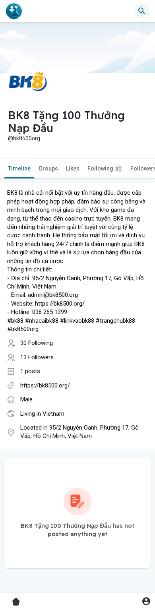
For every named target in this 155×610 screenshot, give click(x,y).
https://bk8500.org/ (45, 385)
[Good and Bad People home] (14, 11)
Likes (72, 168)
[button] (146, 601)
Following (104, 168)
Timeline (19, 168)
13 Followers (37, 357)
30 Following (36, 343)
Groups (48, 168)
